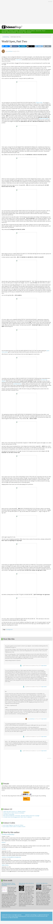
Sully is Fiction (5, 865)
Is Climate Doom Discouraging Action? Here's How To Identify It (17, 817)
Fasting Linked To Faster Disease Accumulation (13, 813)
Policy (43, 30)
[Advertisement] (26, 12)
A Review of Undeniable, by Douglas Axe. (11, 857)
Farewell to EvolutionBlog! (8, 834)
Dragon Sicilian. (39, 102)
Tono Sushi (18, 59)
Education (38, 30)
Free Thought (27, 32)
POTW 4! (4, 849)
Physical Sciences (13, 30)
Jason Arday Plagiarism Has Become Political (13, 825)
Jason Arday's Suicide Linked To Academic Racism (14, 826)
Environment (22, 30)
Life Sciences (5, 30)
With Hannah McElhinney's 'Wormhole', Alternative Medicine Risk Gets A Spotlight (21, 815)
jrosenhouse (9, 51)
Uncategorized (9, 629)
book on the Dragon (43, 118)
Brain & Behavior (11, 32)
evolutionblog (6, 36)
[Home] (10, 27)
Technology (20, 32)
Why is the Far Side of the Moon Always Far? (26, 884)
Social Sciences (31, 30)
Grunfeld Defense (17, 384)
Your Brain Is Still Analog (8, 814)
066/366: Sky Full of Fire (42, 883)
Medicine (4, 32)
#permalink (44, 665)
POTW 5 (4, 842)
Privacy (23, 914)
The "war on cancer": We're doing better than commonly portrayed (9, 884)
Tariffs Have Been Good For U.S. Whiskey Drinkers (14, 811)
